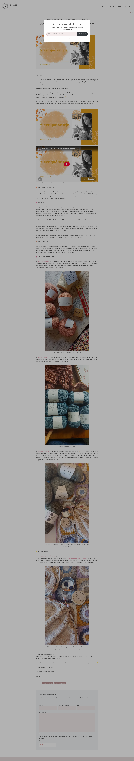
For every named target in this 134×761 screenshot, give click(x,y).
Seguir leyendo (67, 38)
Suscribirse (82, 33)
